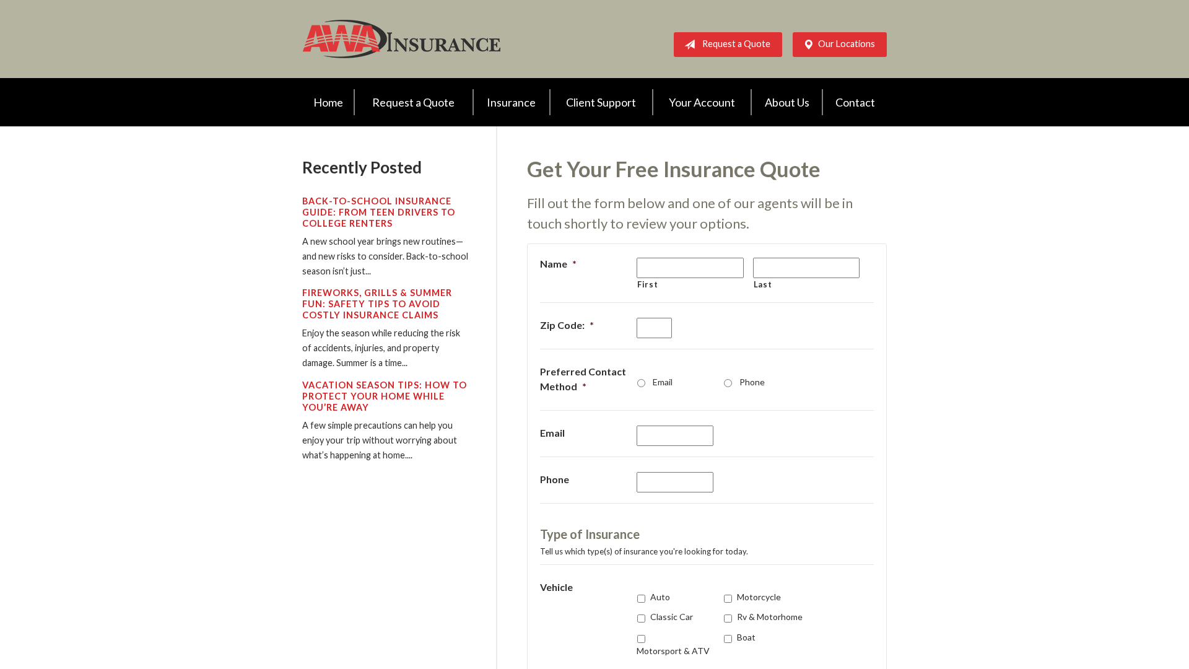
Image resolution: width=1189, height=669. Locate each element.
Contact (855, 102)
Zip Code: (567, 325)
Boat (746, 637)
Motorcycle (759, 597)
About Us (787, 102)
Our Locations (846, 43)
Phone (752, 382)
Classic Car (671, 616)
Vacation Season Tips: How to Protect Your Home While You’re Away (384, 396)
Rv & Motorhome (770, 616)
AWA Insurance (401, 39)
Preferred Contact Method (583, 378)
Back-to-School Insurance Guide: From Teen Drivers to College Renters (378, 212)
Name (558, 263)
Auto (660, 597)
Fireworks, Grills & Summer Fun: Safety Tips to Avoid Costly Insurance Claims (377, 303)
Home (328, 102)
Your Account (702, 102)
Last (763, 284)
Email (663, 382)
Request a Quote (736, 43)
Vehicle (556, 587)
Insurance (511, 102)
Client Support (601, 102)
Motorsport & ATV (673, 650)
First (647, 284)
